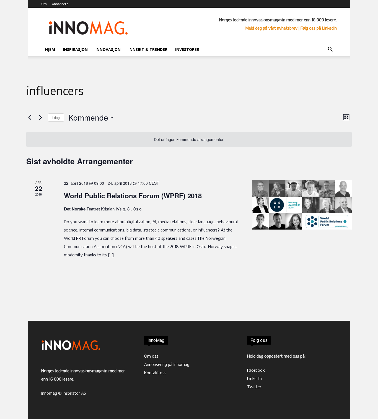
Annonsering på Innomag (166, 364)
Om (44, 4)
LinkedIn (254, 378)
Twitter (254, 386)
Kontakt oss (155, 372)
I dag (56, 117)
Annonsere (60, 4)
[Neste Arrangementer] (40, 117)
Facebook (256, 370)
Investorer (187, 49)
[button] (330, 50)
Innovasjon (108, 49)
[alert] (189, 139)
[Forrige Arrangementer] (29, 117)
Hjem (50, 49)
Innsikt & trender (147, 49)
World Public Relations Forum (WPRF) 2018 (133, 195)
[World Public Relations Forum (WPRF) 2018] (302, 205)
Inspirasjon (75, 49)
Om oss (151, 355)
